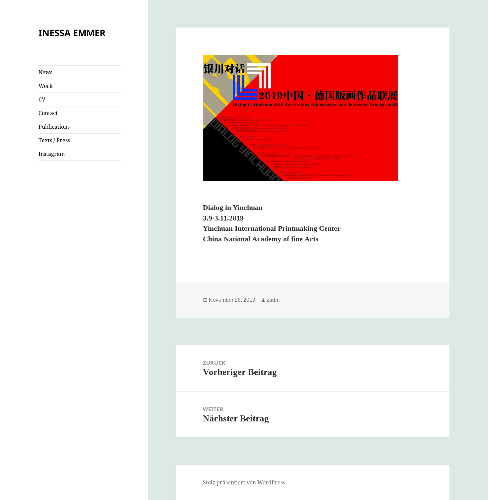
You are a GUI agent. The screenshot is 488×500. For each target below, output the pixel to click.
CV (42, 99)
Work (45, 86)
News (45, 72)
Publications (54, 126)
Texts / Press (54, 140)
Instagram (52, 153)
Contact (48, 113)
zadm (273, 300)
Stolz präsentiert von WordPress (244, 482)
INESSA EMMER (72, 33)
